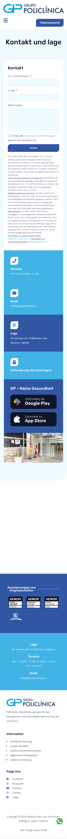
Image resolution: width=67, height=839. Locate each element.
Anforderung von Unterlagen (31, 370)
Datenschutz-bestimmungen (39, 135)
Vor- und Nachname (19, 76)
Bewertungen (15, 105)
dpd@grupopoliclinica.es (37, 242)
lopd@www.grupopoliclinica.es (19, 239)
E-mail (11, 90)
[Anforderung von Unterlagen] (14, 362)
